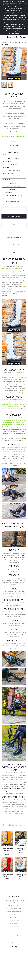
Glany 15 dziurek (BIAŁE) (21, 875)
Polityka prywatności (14, 929)
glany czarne (12, 788)
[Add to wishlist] (14, 225)
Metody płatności (14, 920)
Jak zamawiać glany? (14, 905)
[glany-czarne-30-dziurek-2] (14, 493)
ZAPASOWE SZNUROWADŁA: (14, 201)
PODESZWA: (13, 183)
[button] (4, 209)
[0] (26, 37)
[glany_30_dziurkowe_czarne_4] (14, 659)
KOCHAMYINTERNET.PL (16, 951)
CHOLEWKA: (13, 189)
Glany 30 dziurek (13, 42)
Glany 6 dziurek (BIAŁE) (21, 849)
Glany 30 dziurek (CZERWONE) (7, 875)
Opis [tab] (14, 252)
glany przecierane (11, 791)
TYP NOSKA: (13, 177)
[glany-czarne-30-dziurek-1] (14, 476)
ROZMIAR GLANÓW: (13, 152)
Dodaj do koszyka (15, 216)
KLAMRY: (14, 164)
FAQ (14, 914)
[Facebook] (15, 942)
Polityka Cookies (14, 932)
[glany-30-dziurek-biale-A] (14, 315)
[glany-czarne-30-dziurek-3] (14, 511)
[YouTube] (12, 942)
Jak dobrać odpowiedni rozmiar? (14, 911)
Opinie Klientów (14, 917)
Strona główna (4, 42)
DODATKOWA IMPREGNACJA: (14, 195)
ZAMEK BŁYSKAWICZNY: (13, 158)
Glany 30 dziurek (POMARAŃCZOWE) (7, 850)
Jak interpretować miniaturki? (14, 908)
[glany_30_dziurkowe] (14, 539)
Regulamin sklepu (14, 926)
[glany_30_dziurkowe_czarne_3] (14, 705)
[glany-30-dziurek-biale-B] (14, 348)
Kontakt (14, 938)
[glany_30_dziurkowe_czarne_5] (14, 676)
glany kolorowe (21, 788)
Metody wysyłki (14, 923)
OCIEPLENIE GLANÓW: (14, 170)
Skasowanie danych (14, 935)
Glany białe (21, 237)
